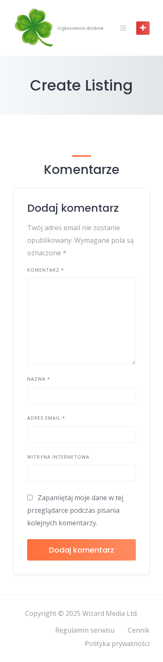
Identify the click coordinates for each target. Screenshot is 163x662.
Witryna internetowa (58, 457)
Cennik (139, 630)
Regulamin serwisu (85, 630)
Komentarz (45, 270)
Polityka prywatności (117, 643)
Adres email (46, 418)
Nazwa (38, 379)
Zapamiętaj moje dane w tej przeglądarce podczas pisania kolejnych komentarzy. (75, 510)
